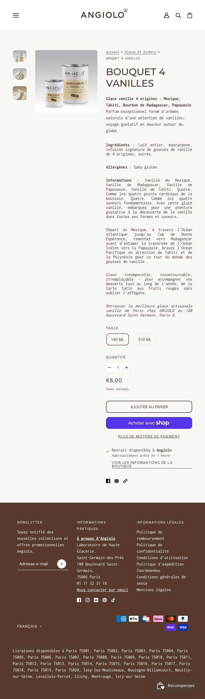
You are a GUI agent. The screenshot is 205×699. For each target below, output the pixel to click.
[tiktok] (113, 599)
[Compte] (166, 15)
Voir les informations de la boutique (142, 464)
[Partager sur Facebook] (108, 480)
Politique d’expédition (160, 564)
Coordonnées (148, 570)
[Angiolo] (102, 15)
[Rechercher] (178, 15)
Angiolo (164, 450)
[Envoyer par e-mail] (116, 480)
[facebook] (79, 599)
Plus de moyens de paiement (149, 436)
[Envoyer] (61, 563)
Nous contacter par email (102, 589)
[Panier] (189, 15)
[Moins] (109, 367)
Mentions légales (154, 589)
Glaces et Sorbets (140, 52)
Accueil (112, 52)
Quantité (116, 357)
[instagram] (87, 599)
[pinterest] (104, 599)
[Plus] (126, 367)
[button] (125, 480)
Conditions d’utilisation (162, 557)
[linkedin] (96, 599)
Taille (112, 328)
